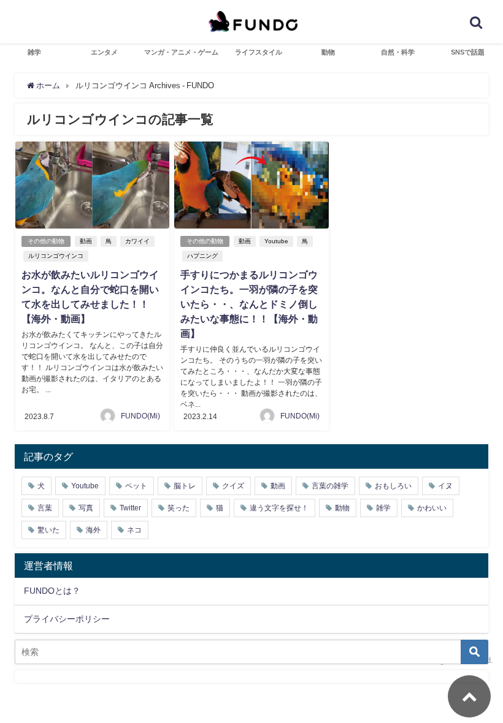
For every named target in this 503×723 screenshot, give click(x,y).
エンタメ (104, 52)
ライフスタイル (258, 52)
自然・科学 (398, 52)
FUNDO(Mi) (140, 416)
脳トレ (185, 486)
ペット (136, 486)
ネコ (134, 530)
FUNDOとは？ (52, 590)
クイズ (233, 486)
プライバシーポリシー (67, 619)
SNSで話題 (468, 52)
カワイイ (137, 241)
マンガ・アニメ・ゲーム (181, 52)
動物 (328, 52)
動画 (86, 241)
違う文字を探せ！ (279, 508)
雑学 (34, 52)
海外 (93, 530)
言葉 (44, 508)
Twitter (130, 508)
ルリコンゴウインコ (55, 256)
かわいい (432, 508)
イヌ (445, 486)
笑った (178, 508)
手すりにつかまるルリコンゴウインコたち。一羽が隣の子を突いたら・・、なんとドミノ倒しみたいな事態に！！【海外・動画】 (249, 304)
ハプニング (202, 256)
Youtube (276, 241)
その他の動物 (46, 241)
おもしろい (393, 486)
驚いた (48, 530)
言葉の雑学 (330, 486)
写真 (86, 508)
